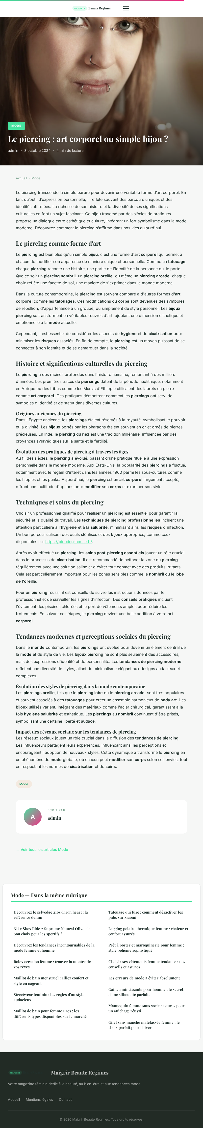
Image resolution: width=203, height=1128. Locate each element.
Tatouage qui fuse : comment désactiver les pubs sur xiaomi (145, 915)
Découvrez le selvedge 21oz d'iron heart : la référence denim (51, 915)
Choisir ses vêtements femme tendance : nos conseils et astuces (146, 964)
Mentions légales (39, 1099)
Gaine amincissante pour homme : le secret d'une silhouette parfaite (145, 992)
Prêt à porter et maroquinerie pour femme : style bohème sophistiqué (146, 948)
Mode (16, 126)
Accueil (21, 178)
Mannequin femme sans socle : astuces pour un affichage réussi (146, 1008)
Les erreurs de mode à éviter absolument (144, 977)
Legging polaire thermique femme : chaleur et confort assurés (148, 931)
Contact (65, 1099)
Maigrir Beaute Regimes (80, 1072)
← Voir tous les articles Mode (42, 849)
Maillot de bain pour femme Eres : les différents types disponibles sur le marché (50, 1013)
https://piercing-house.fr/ (68, 541)
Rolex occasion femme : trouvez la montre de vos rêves (52, 964)
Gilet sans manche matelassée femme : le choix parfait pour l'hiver (144, 1025)
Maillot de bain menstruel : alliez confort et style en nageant (51, 980)
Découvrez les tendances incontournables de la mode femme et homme (54, 948)
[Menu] (126, 8)
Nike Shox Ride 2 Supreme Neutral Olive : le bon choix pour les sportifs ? (52, 931)
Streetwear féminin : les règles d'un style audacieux (49, 997)
